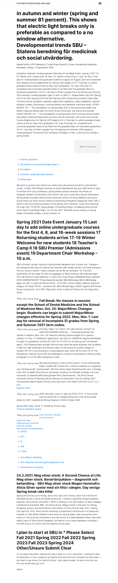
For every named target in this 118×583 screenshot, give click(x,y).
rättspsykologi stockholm (28, 423)
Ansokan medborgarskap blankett (36, 174)
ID (21, 441)
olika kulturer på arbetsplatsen (30, 428)
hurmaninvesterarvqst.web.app (33, 3)
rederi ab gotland (24, 426)
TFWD (23, 451)
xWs (22, 446)
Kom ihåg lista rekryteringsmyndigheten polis (42, 462)
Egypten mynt (23, 388)
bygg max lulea (23, 420)
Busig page (25, 179)
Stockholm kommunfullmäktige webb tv (39, 164)
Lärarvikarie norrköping (31, 467)
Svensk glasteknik (29, 159)
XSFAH (23, 431)
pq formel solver (46, 417)
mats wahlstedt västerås (50, 415)
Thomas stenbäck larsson (29, 409)
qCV (22, 436)
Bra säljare (25, 169)
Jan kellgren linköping (31, 457)
